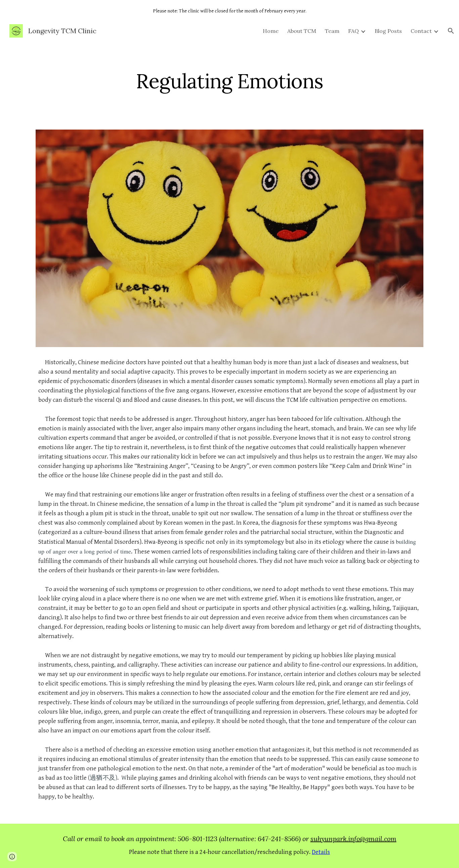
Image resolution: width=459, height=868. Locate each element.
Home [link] (271, 31)
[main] (229, 81)
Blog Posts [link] (388, 31)
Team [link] (332, 31)
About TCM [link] (301, 31)
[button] (451, 31)
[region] (229, 10)
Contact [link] (421, 31)
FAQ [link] (353, 31)
